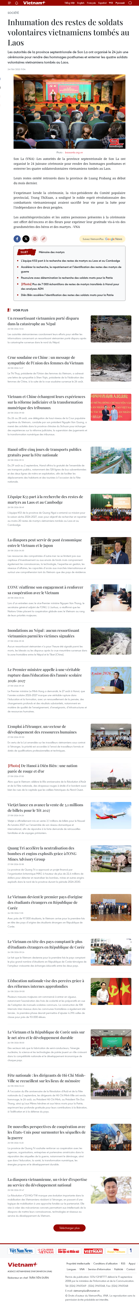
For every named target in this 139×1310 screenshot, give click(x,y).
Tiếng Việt (70, 2)
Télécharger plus (69, 1228)
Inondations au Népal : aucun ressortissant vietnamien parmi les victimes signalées (43, 633)
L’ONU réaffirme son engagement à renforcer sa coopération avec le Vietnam (45, 590)
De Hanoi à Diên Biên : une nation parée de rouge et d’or (42, 768)
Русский (120, 3)
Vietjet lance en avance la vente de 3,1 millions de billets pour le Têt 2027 (45, 807)
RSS (123, 1263)
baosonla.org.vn (74, 152)
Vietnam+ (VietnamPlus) (34, 2)
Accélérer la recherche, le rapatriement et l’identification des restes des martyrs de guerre (71, 269)
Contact (130, 1269)
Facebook (17, 238)
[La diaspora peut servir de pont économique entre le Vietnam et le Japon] (111, 550)
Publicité (118, 1269)
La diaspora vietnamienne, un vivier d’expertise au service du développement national (47, 1182)
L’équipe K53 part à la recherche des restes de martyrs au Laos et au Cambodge (70, 261)
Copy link (43, 238)
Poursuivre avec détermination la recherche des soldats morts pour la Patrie (67, 278)
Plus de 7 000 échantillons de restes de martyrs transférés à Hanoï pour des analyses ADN (70, 286)
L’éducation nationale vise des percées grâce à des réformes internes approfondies (46, 983)
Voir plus (20, 310)
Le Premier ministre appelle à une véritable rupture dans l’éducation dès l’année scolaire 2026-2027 (45, 675)
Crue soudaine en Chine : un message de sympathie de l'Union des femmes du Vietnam (46, 360)
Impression (34, 238)
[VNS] (21, 1251)
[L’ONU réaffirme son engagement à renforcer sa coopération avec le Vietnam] (111, 597)
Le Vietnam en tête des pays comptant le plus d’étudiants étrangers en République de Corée (46, 944)
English (80, 2)
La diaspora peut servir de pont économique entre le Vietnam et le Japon (45, 542)
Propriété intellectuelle (78, 1263)
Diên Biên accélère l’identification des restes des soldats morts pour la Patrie (67, 295)
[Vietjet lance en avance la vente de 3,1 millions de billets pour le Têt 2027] (111, 815)
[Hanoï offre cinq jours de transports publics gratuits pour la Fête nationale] (111, 460)
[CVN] (45, 1251)
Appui (132, 1263)
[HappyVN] (116, 1251)
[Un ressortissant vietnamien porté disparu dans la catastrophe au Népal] (111, 328)
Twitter (25, 238)
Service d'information (99, 1269)
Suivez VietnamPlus (93, 239)
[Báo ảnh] (93, 1251)
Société (13, 13)
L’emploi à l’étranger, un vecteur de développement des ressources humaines (42, 729)
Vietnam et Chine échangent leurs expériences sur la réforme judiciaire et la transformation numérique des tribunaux (46, 402)
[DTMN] (68, 1251)
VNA (82, 1269)
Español (102, 2)
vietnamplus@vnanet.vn (86, 1290)
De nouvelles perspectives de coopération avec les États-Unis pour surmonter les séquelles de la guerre (47, 1132)
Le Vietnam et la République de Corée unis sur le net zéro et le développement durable (46, 1034)
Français (91, 2)
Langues (71, 1269)
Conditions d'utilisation (105, 1263)
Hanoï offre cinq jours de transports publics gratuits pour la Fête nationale (44, 452)
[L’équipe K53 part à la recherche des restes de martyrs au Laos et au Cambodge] (111, 507)
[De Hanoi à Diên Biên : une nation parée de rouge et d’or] (111, 776)
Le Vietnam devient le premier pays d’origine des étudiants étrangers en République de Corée (45, 902)
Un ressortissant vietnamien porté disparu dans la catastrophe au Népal (43, 321)
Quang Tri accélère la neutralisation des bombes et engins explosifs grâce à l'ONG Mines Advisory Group (42, 853)
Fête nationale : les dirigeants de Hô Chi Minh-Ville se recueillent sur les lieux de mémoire (47, 1078)
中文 (111, 3)
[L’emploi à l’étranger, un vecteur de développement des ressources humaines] (111, 737)
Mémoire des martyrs (52, 252)
